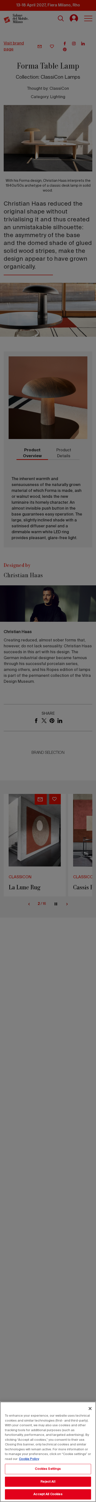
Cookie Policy (29, 1459)
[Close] (90, 1408)
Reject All (48, 1481)
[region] (48, 1452)
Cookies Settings (48, 1469)
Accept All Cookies (47, 1494)
